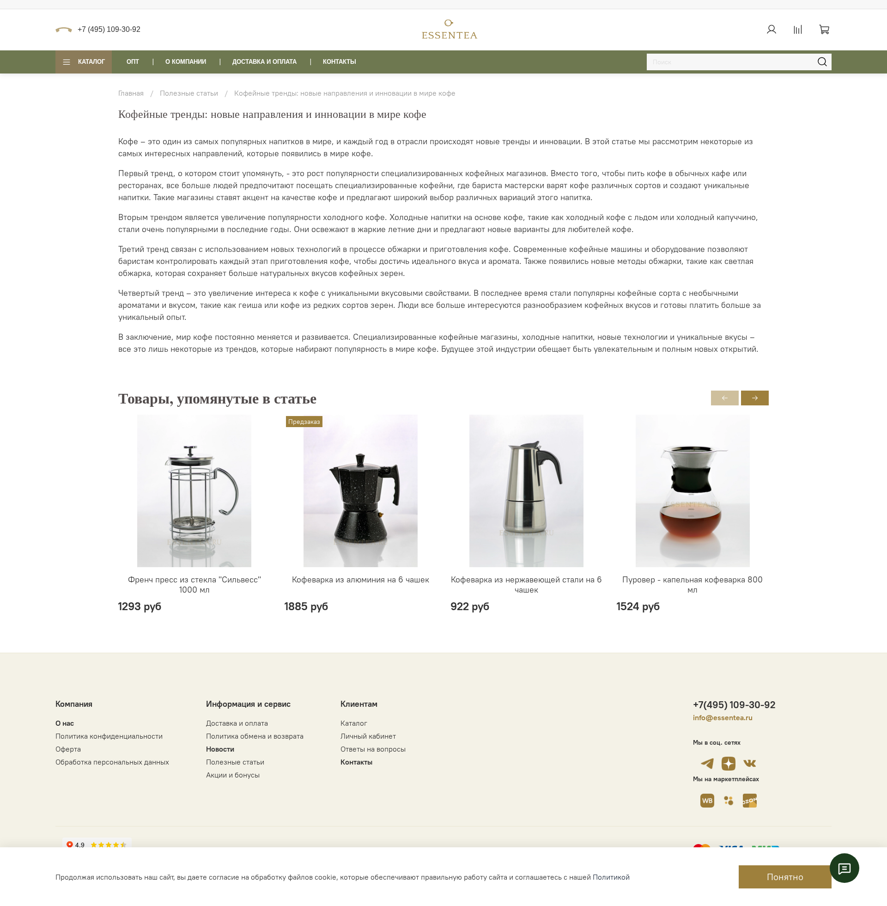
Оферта (68, 748)
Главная (131, 93)
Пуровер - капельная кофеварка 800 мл (692, 584)
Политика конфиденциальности (109, 736)
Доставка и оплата (237, 723)
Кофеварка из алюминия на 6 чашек (360, 579)
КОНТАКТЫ (339, 61)
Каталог (91, 61)
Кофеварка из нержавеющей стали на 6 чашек (526, 584)
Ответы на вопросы (373, 748)
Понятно (785, 876)
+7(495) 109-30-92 (734, 704)
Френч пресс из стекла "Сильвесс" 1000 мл (194, 584)
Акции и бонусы (233, 774)
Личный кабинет (368, 736)
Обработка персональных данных (112, 761)
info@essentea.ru (723, 717)
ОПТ (133, 61)
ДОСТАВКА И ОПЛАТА (264, 61)
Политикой (611, 877)
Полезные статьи (189, 93)
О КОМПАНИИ (185, 61)
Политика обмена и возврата (255, 736)
